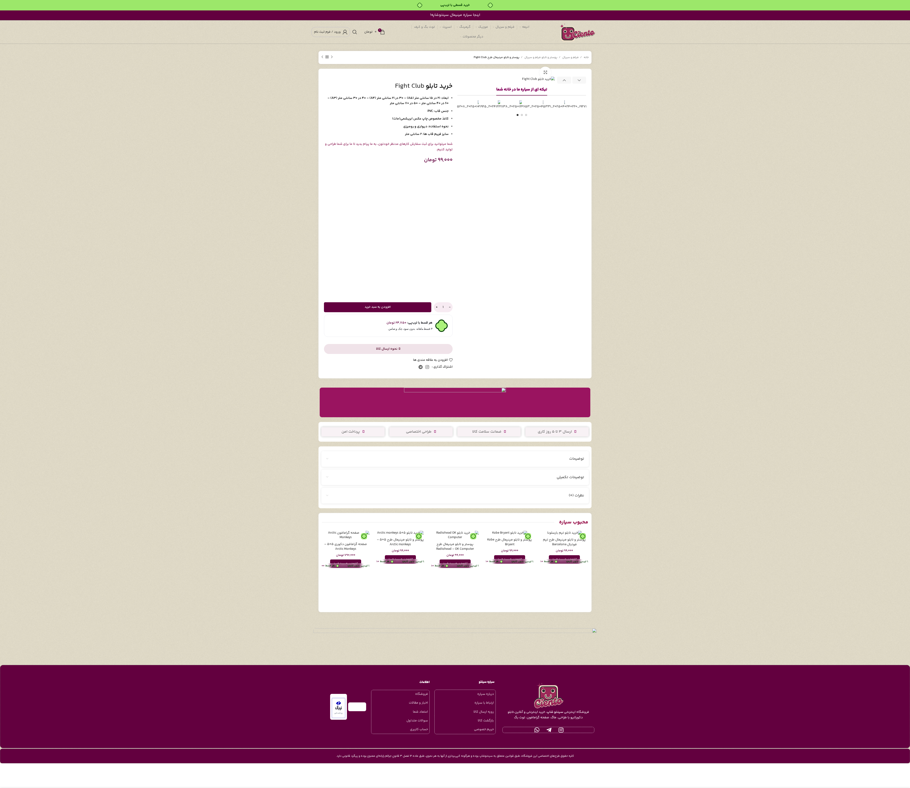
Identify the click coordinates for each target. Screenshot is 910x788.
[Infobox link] (455, 402)
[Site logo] (578, 32)
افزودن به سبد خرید (378, 307)
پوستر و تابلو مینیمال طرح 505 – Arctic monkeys (400, 542)
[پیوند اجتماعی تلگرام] (420, 367)
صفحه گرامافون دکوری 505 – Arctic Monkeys (345, 547)
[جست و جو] (354, 32)
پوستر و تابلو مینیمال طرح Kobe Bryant (509, 542)
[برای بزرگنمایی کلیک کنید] (545, 72)
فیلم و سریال (570, 57)
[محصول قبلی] (331, 57)
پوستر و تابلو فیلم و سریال (540, 57)
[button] (564, 559)
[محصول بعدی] (322, 57)
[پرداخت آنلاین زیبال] (338, 708)
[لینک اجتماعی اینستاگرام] (427, 367)
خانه (586, 57)
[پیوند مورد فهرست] (465, 694)
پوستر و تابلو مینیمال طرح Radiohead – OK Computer (455, 547)
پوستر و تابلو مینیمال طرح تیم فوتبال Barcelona (564, 542)
